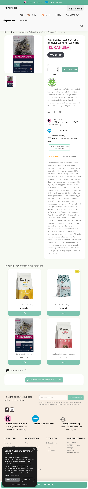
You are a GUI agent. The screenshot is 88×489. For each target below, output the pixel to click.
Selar (51, 57)
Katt (48, 15)
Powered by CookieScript (19, 484)
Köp (24, 313)
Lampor (52, 41)
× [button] (34, 449)
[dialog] (19, 467)
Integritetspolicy (16, 475)
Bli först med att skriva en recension (45, 380)
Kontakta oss (10, 8)
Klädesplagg (13, 53)
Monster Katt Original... (63, 305)
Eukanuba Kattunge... (24, 354)
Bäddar (11, 87)
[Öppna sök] (82, 25)
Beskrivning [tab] (54, 156)
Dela (54, 112)
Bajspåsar (53, 74)
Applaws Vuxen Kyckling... (24, 305)
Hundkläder (54, 65)
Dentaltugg (54, 95)
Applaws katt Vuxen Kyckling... (63, 354)
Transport (53, 70)
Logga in (49, 447)
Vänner (24, 20)
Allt (22, 15)
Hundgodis (54, 87)
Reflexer (53, 61)
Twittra (60, 112)
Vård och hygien (15, 99)
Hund (34, 15)
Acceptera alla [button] (12, 480)
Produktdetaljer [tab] (69, 156)
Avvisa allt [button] (27, 480)
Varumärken (72, 15)
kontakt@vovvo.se (74, 453)
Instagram (12, 409)
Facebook (7, 409)
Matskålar (12, 95)
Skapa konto (50, 451)
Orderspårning (51, 443)
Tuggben (53, 91)
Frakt (27, 443)
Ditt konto (51, 438)
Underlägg (13, 91)
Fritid (58, 15)
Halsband (53, 49)
